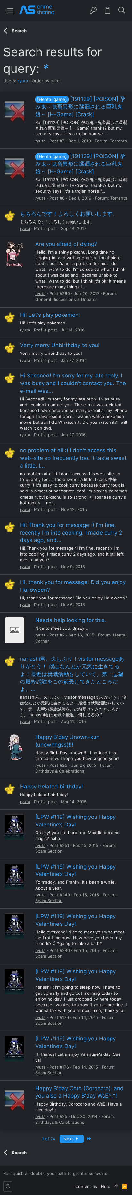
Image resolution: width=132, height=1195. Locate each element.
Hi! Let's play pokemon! (50, 315)
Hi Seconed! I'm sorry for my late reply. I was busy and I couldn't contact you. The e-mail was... (73, 383)
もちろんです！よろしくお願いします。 (69, 213)
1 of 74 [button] (48, 1138)
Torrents (118, 140)
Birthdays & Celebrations (59, 770)
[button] (10, 10)
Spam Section (48, 851)
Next (68, 1138)
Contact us (86, 1186)
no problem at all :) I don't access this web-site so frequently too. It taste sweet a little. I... (73, 458)
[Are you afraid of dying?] (14, 254)
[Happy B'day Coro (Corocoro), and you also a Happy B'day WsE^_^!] (14, 1098)
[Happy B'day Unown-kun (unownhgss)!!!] (14, 747)
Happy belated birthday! (51, 786)
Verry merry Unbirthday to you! (60, 345)
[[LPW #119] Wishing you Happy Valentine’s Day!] (14, 827)
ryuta (23, 80)
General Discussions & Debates (66, 299)
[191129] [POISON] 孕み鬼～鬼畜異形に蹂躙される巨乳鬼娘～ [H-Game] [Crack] (80, 107)
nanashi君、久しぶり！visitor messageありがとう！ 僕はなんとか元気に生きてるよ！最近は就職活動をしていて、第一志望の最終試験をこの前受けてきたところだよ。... (72, 674)
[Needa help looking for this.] (14, 630)
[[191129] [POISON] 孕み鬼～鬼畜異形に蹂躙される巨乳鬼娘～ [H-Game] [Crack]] (14, 109)
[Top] (116, 1186)
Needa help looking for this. (70, 620)
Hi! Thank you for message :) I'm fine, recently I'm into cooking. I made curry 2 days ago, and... (71, 533)
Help (105, 1186)
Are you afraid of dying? (66, 244)
